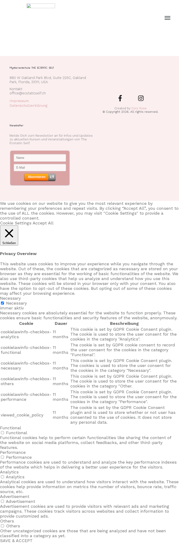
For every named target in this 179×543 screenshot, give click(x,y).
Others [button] (7, 520)
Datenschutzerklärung (29, 105)
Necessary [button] (10, 298)
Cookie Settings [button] (15, 222)
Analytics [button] (9, 471)
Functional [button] (10, 427)
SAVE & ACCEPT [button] (16, 540)
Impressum (19, 101)
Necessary (16, 303)
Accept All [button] (43, 222)
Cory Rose (139, 108)
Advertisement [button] (14, 496)
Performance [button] (13, 452)
